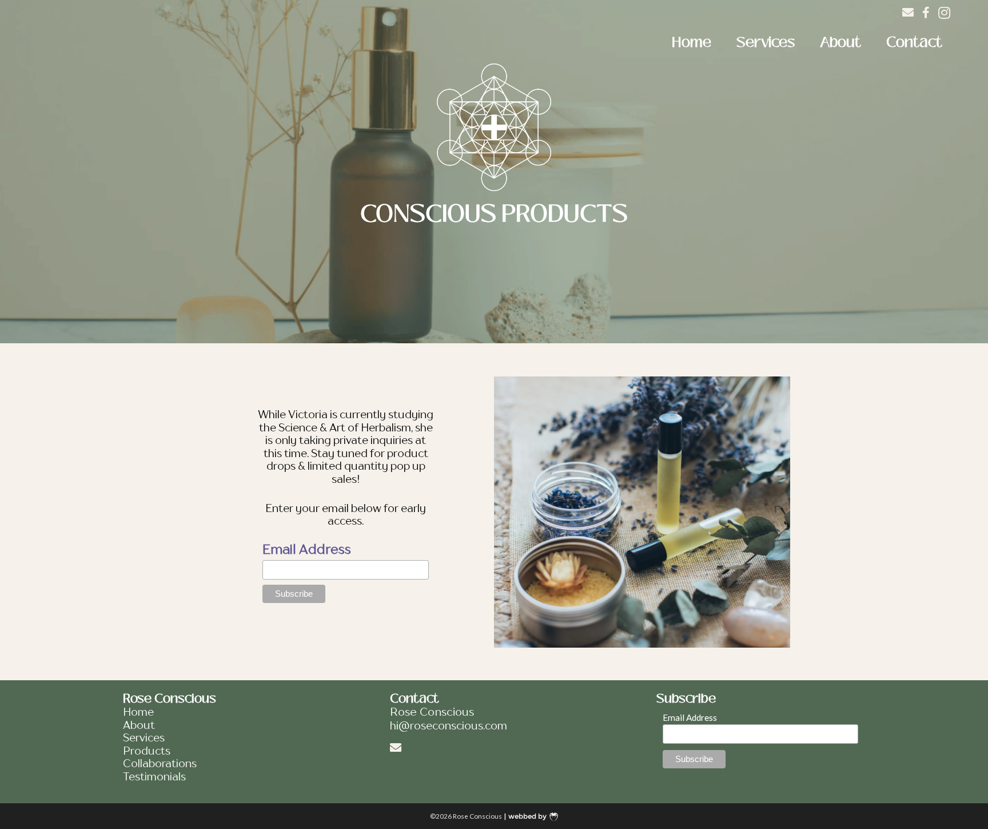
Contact (914, 41)
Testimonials (154, 777)
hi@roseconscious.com (448, 726)
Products (146, 752)
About (840, 41)
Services (765, 41)
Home (691, 41)
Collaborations (160, 764)
